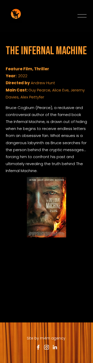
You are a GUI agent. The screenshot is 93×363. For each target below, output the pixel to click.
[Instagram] (46, 347)
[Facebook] (38, 347)
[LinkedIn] (54, 347)
